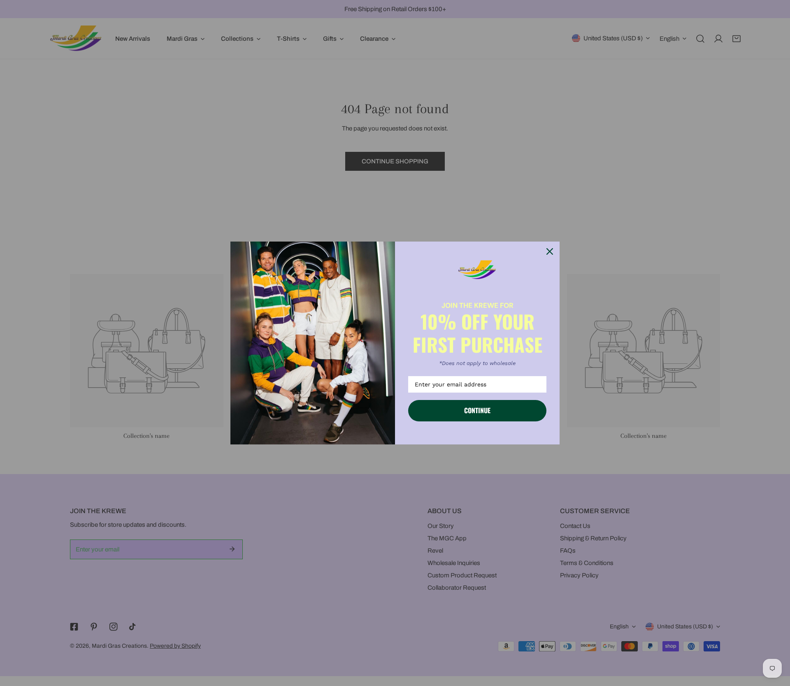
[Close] (550, 251)
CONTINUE (477, 410)
